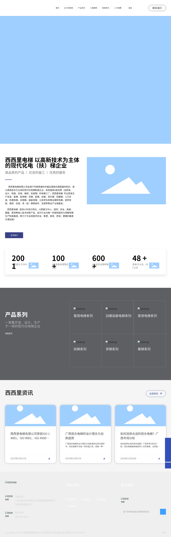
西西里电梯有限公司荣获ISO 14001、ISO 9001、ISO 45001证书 (30, 438)
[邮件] (168, 447)
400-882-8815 (21, 517)
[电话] (168, 453)
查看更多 (9, 333)
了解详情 (77, 323)
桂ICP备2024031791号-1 (73, 533)
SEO (164, 533)
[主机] (168, 441)
